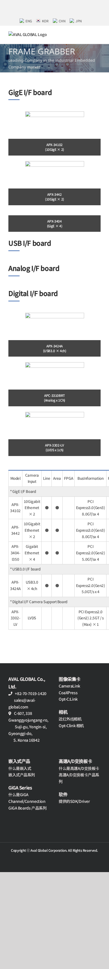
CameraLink (69, 686)
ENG (28, 20)
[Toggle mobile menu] (98, 34)
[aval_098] (54, 414)
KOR (45, 20)
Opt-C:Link (68, 699)
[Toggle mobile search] (88, 34)
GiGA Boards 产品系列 (27, 808)
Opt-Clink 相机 (71, 725)
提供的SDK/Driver (74, 801)
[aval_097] (54, 364)
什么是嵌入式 (19, 768)
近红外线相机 (70, 719)
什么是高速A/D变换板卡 (79, 768)
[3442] (54, 163)
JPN (78, 20)
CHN (62, 20)
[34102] (54, 113)
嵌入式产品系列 (21, 774)
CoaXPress (68, 692)
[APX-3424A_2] (54, 315)
